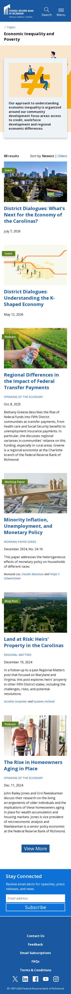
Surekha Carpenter (15, 701)
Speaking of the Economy (23, 397)
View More (35, 848)
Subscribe (35, 907)
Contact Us (35, 936)
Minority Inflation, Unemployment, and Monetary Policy (28, 525)
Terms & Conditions (35, 970)
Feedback (35, 944)
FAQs (35, 961)
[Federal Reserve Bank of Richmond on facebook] (35, 980)
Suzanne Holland (44, 701)
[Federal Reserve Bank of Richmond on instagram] (56, 980)
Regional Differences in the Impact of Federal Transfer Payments (31, 381)
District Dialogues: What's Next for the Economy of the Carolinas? (34, 214)
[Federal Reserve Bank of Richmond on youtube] (46, 980)
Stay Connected (24, 876)
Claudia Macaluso (32, 574)
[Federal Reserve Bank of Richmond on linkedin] (25, 980)
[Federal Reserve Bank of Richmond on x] (15, 980)
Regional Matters (17, 655)
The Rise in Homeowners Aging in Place (33, 765)
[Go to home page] (19, 11)
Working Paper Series (20, 542)
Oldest (62, 156)
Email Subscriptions (35, 953)
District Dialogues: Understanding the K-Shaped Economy (29, 297)
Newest (48, 156)
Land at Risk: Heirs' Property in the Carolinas (34, 642)
